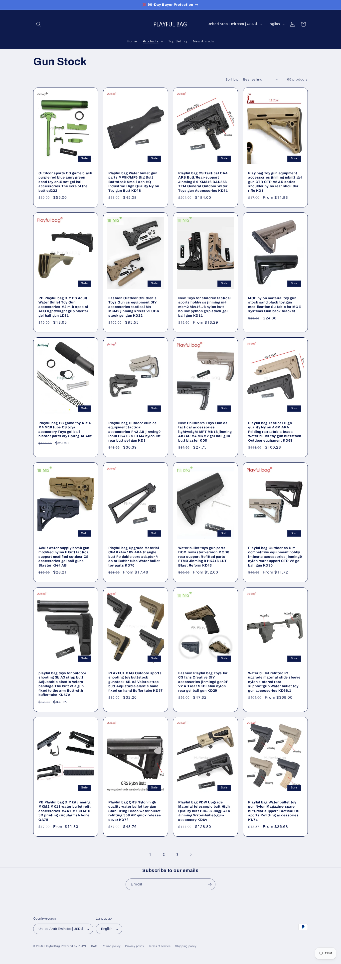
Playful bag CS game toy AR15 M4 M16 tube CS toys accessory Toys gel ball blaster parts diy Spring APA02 (65, 429)
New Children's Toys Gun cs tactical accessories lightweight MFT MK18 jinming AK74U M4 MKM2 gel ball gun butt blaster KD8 (205, 431)
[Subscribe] (209, 884)
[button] (38, 24)
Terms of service (159, 946)
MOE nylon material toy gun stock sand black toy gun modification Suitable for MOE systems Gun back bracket (274, 304)
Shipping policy (185, 946)
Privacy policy (134, 946)
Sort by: (231, 79)
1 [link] (150, 855)
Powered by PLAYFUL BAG (79, 946)
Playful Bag (52, 946)
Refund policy (111, 946)
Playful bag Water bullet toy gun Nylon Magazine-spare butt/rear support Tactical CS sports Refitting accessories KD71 (273, 811)
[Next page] (190, 854)
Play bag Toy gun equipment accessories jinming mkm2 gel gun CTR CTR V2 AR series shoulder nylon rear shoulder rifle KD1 (275, 181)
